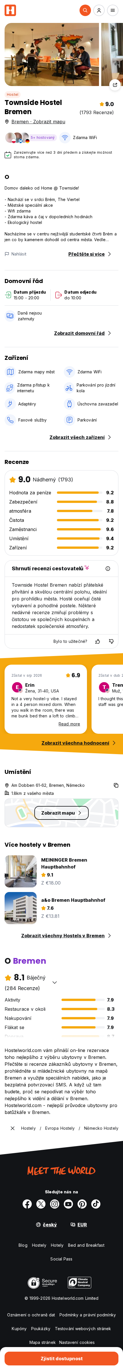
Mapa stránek (42, 1342)
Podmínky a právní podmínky (87, 1314)
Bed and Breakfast (86, 1245)
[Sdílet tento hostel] (115, 85)
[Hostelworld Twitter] (40, 1204)
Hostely (39, 1245)
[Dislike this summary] (111, 641)
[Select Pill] (85, 10)
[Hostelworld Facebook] (27, 1204)
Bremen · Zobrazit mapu (38, 121)
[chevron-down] (54, 982)
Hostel (12, 94)
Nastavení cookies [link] (77, 1342)
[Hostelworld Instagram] (54, 1204)
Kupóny (19, 1328)
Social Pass (61, 1258)
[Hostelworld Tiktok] (95, 1204)
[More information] (107, 568)
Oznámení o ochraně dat (31, 1314)
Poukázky (40, 1328)
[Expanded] (12, 1128)
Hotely (57, 1245)
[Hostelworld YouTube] (68, 1204)
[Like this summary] (97, 641)
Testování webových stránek (83, 1328)
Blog (23, 1245)
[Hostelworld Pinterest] (82, 1204)
